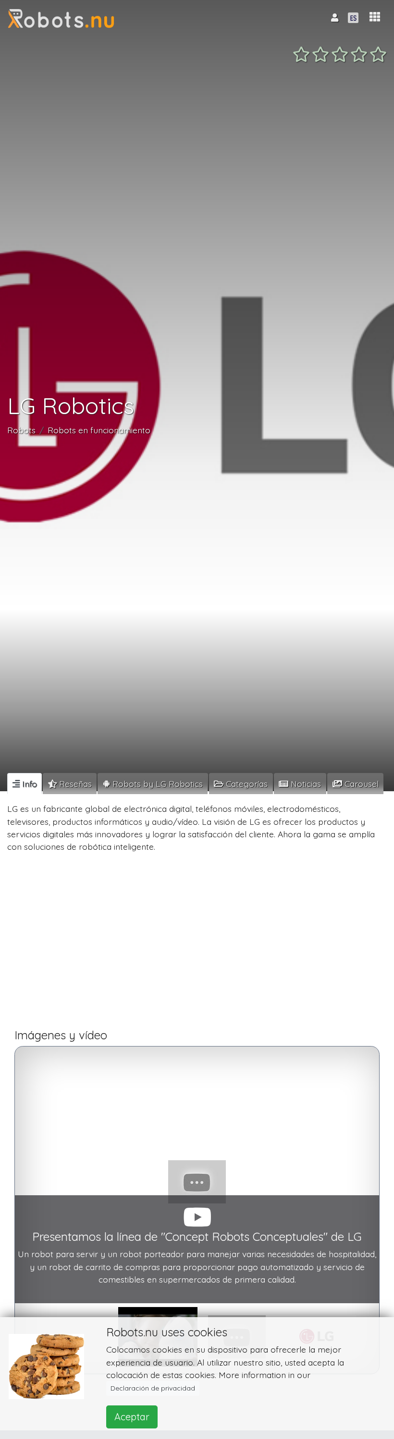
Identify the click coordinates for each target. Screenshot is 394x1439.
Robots (21, 430)
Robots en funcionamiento (99, 430)
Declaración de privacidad (153, 1388)
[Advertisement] (197, 945)
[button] (374, 17)
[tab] (24, 783)
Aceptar (131, 1417)
